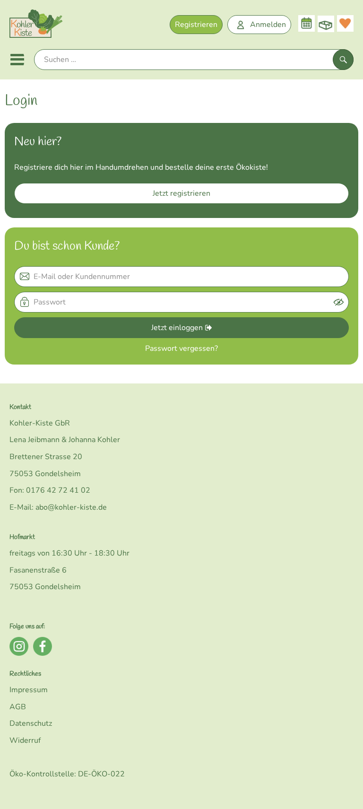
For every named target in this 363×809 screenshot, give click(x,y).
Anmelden (268, 24)
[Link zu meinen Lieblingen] (345, 23)
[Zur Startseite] (35, 25)
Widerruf (25, 740)
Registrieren (196, 24)
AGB (17, 707)
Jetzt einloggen (177, 327)
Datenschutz (30, 723)
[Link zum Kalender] (306, 23)
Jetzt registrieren (181, 193)
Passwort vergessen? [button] (181, 348)
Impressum (28, 690)
